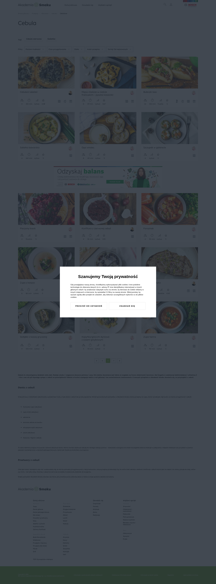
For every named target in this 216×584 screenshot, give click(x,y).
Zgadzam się (127, 306)
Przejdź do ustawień (88, 306)
